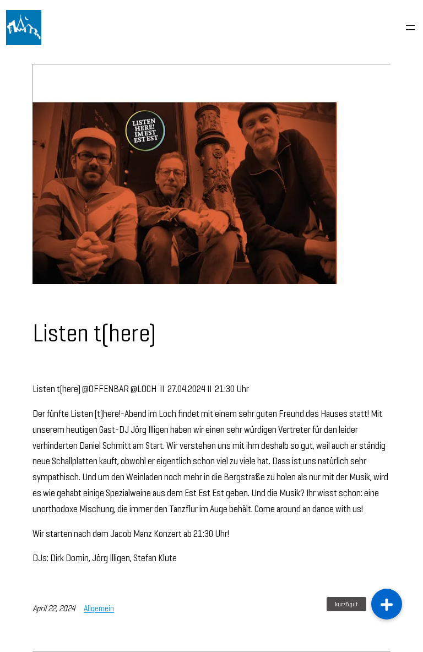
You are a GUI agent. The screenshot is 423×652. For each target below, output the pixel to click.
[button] (386, 604)
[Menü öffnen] (410, 27)
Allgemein (99, 608)
